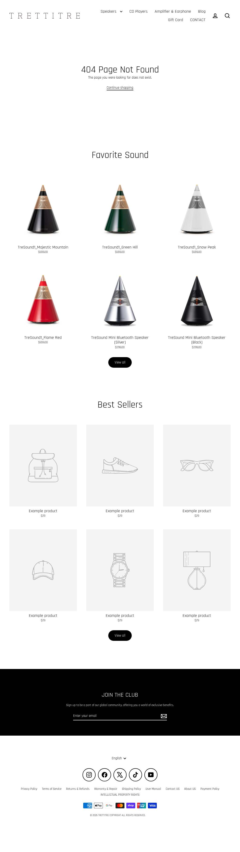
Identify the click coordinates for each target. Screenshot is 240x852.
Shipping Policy (131, 789)
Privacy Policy (29, 789)
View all (120, 362)
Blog (202, 11)
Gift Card (175, 20)
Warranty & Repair (105, 789)
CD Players (138, 11)
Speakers (109, 11)
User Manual (153, 789)
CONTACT (198, 20)
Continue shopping (120, 87)
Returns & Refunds (78, 789)
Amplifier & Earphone (173, 11)
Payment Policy (209, 789)
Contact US (173, 789)
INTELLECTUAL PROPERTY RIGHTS (120, 795)
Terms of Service (51, 789)
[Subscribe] (163, 716)
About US (190, 789)
